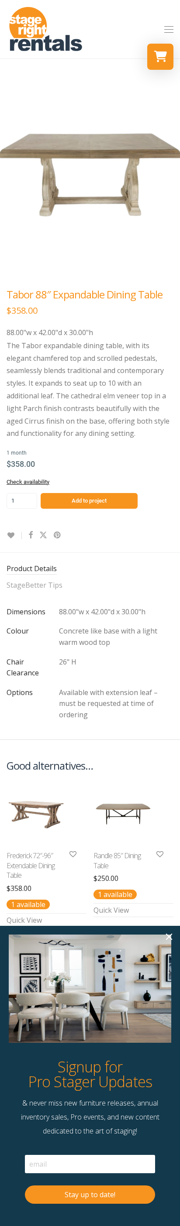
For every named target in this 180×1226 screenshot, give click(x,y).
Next (172, 174)
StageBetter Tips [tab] (34, 585)
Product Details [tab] (32, 568)
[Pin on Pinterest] (58, 535)
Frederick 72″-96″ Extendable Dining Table (31, 865)
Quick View (24, 920)
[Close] (169, 936)
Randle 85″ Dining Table (117, 860)
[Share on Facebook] (30, 535)
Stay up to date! (90, 1194)
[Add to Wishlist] (14, 535)
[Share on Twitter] (43, 535)
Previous (8, 174)
